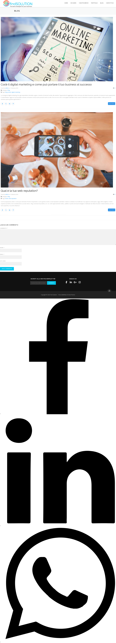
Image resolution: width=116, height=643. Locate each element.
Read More (111, 103)
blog (6, 92)
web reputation (12, 198)
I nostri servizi (83, 3)
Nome (2, 247)
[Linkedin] (71, 282)
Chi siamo (73, 3)
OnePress (63, 295)
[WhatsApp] (59, 642)
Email (2, 254)
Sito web (3, 261)
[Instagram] (79, 282)
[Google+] (75, 282)
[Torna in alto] (109, 291)
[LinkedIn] (59, 526)
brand (9, 92)
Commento (4, 228)
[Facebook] (66, 282)
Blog (101, 3)
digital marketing (16, 92)
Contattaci (110, 3)
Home (66, 3)
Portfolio (94, 3)
